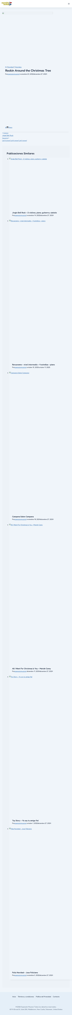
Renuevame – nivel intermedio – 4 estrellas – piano (33, 364)
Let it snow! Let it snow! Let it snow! (14, 139)
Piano (8, 127)
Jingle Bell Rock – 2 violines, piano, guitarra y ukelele (34, 213)
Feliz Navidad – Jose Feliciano (25, 972)
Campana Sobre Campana (23, 516)
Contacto (56, 997)
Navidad (11, 67)
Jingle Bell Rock (7, 134)
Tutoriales (18, 67)
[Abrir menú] (68, 3)
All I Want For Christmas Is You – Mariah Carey (31, 668)
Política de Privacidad (43, 997)
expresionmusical (14, 74)
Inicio (14, 997)
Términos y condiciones (26, 997)
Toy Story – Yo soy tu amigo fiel (25, 820)
